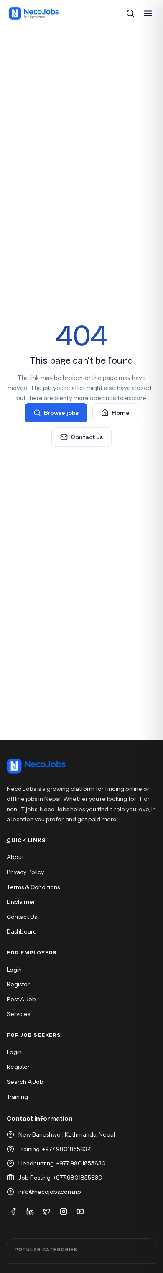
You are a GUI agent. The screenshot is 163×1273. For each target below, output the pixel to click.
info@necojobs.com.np (49, 1192)
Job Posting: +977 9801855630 (60, 1177)
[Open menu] (148, 13)
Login (14, 969)
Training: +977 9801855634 (54, 1149)
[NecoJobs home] (34, 13)
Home (121, 413)
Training (17, 1097)
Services (18, 1014)
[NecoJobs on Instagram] (63, 1211)
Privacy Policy (25, 872)
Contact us (87, 437)
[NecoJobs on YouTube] (80, 1211)
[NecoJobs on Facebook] (13, 1211)
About (15, 857)
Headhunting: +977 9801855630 (62, 1163)
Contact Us (22, 917)
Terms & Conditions (33, 887)
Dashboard (22, 931)
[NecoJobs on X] (46, 1211)
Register (18, 984)
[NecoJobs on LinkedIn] (30, 1211)
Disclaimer (21, 901)
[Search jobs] (130, 13)
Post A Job (21, 999)
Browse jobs (61, 413)
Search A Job (25, 1081)
